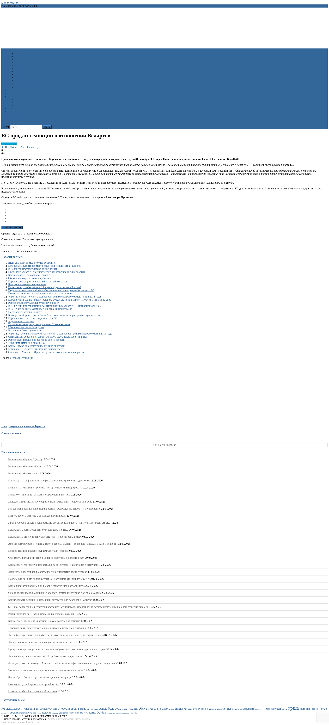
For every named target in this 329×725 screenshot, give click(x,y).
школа (126, 713)
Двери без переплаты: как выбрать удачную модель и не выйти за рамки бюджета (56, 635)
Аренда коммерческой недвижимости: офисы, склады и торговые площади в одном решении (62, 543)
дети (190, 709)
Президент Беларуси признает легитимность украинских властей (46, 271)
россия (14, 712)
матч (242, 709)
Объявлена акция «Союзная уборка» (29, 278)
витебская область (158, 708)
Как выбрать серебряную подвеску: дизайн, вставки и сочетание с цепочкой (53, 564)
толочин (47, 712)
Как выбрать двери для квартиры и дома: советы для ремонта (44, 620)
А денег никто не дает (21, 321)
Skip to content (9, 2)
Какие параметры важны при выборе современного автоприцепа (46, 585)
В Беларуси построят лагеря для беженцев (33, 268)
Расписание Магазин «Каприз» (26, 466)
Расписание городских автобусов (34, 99)
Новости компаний (26, 83)
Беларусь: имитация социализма (27, 284)
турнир (55, 713)
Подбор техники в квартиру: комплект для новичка (38, 550)
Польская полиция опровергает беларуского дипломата (40, 293)
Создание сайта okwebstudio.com (20, 722)
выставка (177, 708)
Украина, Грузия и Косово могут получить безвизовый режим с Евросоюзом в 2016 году (60, 333)
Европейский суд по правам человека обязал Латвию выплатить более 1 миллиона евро (59, 299)
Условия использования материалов (69, 718)
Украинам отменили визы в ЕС (26, 342)
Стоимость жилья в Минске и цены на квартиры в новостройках (46, 557)
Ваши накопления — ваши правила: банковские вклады (41, 613)
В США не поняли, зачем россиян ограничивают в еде (40, 308)
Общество (21, 65)
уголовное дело (77, 712)
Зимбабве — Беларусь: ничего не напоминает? (35, 349)
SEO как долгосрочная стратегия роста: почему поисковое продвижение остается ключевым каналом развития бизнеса (78, 606)
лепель (236, 709)
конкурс (218, 709)
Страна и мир (23, 74)
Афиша (12, 90)
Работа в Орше (17, 108)
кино (211, 709)
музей (277, 708)
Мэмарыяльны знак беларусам (26, 327)
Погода (12, 114)
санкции (28, 357)
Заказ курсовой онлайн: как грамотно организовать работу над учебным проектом (56, 522)
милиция (249, 708)
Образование (22, 59)
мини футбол (260, 709)
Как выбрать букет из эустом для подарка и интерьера (39, 677)
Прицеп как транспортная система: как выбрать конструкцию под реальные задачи (57, 649)
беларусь (15, 357)
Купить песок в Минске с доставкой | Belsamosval (37, 515)
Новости (13, 49)
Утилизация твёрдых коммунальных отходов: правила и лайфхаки (47, 628)
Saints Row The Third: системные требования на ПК (38, 494)
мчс (284, 708)
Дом (17, 62)
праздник (5, 713)
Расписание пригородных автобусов (36, 102)
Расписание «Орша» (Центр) (25, 459)
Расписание (15, 96)
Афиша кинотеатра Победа (24, 93)
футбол (101, 712)
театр (39, 713)
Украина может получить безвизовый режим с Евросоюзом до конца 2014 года (54, 296)
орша (293, 708)
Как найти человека (164, 444)
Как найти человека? (27, 86)
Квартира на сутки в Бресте (23, 426)
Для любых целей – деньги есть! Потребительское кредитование (46, 656)
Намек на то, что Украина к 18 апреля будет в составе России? (44, 287)
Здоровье (20, 53)
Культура (20, 56)
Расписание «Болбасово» (23, 473)
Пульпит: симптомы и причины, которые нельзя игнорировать (45, 487)
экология (133, 713)
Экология (20, 77)
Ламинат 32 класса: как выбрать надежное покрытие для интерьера (47, 571)
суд (30, 712)
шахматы (120, 713)
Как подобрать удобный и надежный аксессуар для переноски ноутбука (50, 599)
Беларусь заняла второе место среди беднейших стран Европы (44, 265)
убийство (63, 713)
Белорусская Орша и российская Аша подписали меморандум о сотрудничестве (55, 315)
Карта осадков (16, 117)
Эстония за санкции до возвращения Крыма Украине (39, 324)
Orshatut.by (32, 147)
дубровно (203, 708)
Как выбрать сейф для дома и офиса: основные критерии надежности (49, 480)
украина (90, 712)
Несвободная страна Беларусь (25, 312)
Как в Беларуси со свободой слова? (29, 275)
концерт (228, 708)
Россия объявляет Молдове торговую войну (33, 302)
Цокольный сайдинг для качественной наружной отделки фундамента (49, 578)
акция (96, 709)
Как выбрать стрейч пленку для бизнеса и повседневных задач (45, 536)
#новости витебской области (41, 708)
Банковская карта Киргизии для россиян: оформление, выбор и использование (54, 508)
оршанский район (309, 709)
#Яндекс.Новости (12, 708)
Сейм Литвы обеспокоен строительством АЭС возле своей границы (48, 336)
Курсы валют (16, 111)
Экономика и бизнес (27, 80)
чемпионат (111, 713)
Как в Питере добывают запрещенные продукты (36, 345)
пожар (323, 708)
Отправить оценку (12, 227)
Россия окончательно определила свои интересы (36, 339)
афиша (103, 708)
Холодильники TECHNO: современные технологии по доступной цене (50, 501)
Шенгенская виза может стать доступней (32, 262)
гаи (185, 708)
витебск (139, 708)
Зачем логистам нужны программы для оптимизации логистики (45, 670)
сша (34, 713)
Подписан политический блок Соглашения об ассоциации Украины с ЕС (51, 290)
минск (269, 708)
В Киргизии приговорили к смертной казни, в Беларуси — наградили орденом (54, 305)
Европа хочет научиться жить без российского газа (38, 281)
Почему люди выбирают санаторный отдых (33, 684)
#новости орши (67, 708)
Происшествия (23, 68)
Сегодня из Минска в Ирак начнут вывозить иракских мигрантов (46, 352)
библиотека (127, 709)
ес (21, 357)
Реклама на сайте (18, 120)
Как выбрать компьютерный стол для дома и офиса (38, 529)
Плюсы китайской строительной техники (32, 691)
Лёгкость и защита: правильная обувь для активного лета (41, 642)
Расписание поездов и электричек (35, 105)
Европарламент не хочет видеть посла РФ (32, 318)
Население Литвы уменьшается (26, 330)
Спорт (18, 71)
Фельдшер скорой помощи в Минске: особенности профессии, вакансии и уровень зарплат (61, 663)
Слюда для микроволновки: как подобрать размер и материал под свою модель (54, 592)
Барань (82, 708)
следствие (23, 713)
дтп (195, 708)
